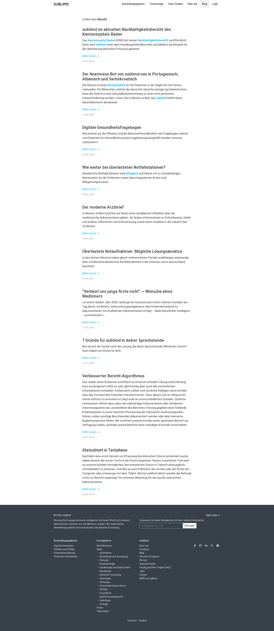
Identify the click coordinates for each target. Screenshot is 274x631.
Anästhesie (105, 552)
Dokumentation (147, 563)
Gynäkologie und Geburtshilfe (115, 567)
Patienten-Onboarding (65, 556)
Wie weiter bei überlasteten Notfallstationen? (124, 167)
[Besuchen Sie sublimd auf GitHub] (201, 546)
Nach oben (212, 515)
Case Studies (175, 3)
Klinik (99, 549)
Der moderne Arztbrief (103, 207)
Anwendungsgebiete (133, 3)
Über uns (192, 3)
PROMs (104, 589)
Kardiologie (105, 571)
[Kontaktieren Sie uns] (217, 546)
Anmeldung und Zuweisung (114, 556)
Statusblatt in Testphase (104, 450)
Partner (143, 560)
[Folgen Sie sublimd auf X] (212, 546)
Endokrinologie (107, 563)
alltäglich (132, 173)
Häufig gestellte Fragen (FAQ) (155, 567)
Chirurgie (104, 560)
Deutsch (131, 620)
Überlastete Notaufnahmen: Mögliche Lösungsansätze (132, 251)
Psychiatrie (105, 593)
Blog (204, 3)
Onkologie (105, 582)
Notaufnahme (116, 85)
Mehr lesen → (91, 56)
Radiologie (105, 600)
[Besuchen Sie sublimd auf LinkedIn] (206, 546)
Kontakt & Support (149, 556)
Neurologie (105, 578)
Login (215, 3)
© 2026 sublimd (62, 515)
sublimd (100, 44)
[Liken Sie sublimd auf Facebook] (195, 546)
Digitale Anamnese (63, 545)
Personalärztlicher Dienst (113, 585)
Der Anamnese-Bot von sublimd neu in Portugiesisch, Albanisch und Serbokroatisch (130, 76)
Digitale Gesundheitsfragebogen (111, 127)
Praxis (100, 607)
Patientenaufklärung (64, 552)
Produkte (144, 549)
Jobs (142, 571)
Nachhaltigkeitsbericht (153, 40)
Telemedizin (103, 611)
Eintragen (189, 525)
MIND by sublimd (148, 578)
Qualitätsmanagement (111, 596)
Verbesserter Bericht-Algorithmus (113, 376)
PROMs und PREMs (64, 549)
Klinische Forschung (110, 574)
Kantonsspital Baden (101, 40)
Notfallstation (104, 545)
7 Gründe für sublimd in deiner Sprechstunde (123, 340)
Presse (143, 574)
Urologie (104, 604)
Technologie (156, 3)
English (143, 620)
